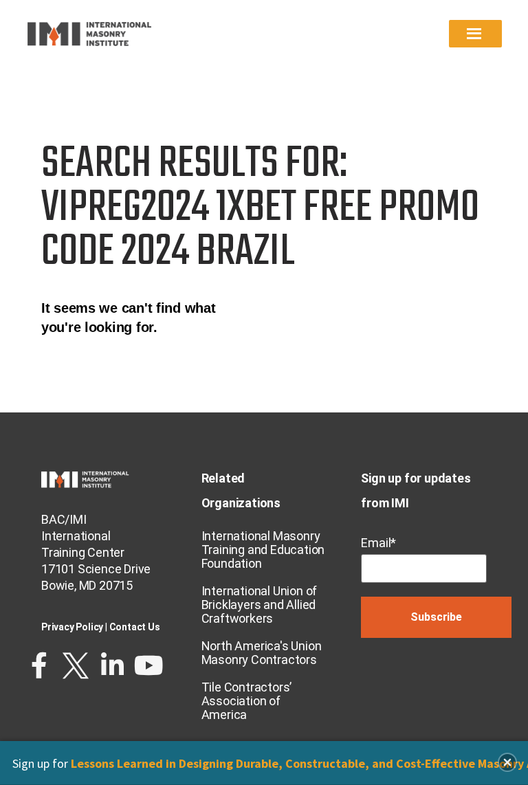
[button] (507, 762)
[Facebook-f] (39, 665)
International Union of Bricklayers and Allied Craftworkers (259, 605)
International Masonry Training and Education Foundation (263, 550)
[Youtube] (148, 665)
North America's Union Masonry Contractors (261, 653)
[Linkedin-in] (112, 665)
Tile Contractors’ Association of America (246, 701)
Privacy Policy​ (72, 626)
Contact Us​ (134, 626)
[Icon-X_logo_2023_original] (76, 665)
